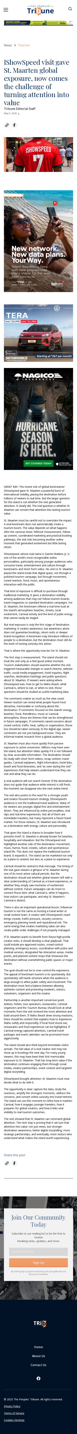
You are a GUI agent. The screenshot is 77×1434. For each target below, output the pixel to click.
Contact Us (38, 1365)
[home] (40, 8)
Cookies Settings (14, 1420)
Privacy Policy (12, 1406)
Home (38, 1347)
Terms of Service (14, 1413)
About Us (38, 1356)
